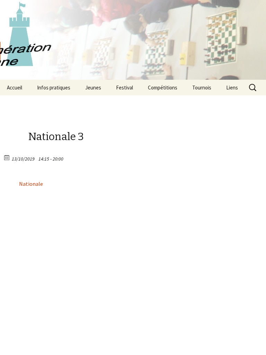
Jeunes (93, 87)
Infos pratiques (53, 87)
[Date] (7, 157)
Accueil (14, 87)
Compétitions (162, 87)
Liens (232, 87)
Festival (124, 87)
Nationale (31, 183)
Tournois (201, 87)
